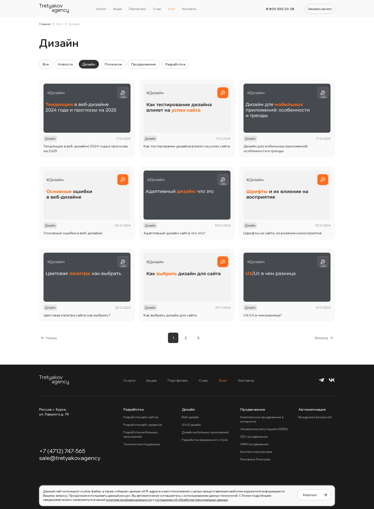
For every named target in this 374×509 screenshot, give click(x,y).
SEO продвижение (254, 437)
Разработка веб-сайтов (140, 417)
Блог (223, 380)
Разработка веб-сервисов (142, 425)
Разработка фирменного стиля (205, 440)
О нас (203, 380)
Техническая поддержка (141, 444)
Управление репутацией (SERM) (264, 429)
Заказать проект (320, 9)
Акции (151, 380)
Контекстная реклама (256, 452)
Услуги (129, 380)
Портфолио (178, 380)
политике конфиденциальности (129, 500)
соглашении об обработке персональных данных (191, 500)
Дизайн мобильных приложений (205, 432)
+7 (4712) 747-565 (62, 451)
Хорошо (310, 495)
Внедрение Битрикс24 (315, 417)
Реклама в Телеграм (255, 459)
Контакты (246, 380)
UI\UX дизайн (191, 425)
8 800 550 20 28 (280, 9)
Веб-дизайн (190, 417)
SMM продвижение (254, 444)
